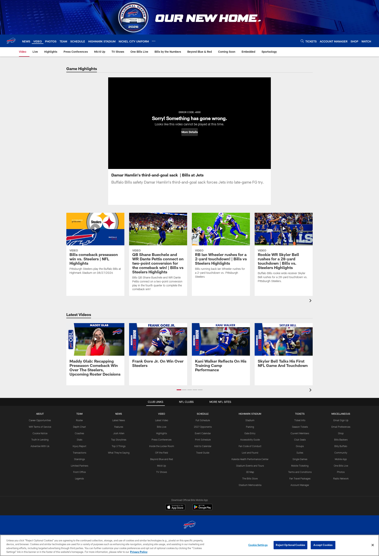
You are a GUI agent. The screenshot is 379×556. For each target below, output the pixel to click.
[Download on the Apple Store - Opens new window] (175, 507)
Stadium (249, 420)
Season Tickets (300, 426)
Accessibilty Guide (250, 439)
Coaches (79, 433)
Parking (250, 426)
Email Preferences (340, 426)
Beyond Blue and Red (161, 459)
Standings (79, 459)
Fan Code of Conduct (250, 446)
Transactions (79, 452)
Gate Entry (249, 433)
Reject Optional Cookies (290, 545)
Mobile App (341, 459)
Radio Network (341, 478)
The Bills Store (250, 478)
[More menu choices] (153, 41)
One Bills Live (341, 465)
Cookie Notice (40, 433)
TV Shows (161, 472)
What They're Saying (118, 452)
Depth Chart (79, 426)
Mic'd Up (161, 465)
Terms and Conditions (300, 472)
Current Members (300, 433)
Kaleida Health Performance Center (250, 459)
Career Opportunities (40, 420)
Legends (79, 478)
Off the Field (161, 452)
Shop (341, 433)
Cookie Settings (258, 545)
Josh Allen (118, 433)
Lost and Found (250, 452)
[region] (189, 545)
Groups (300, 446)
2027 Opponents (203, 426)
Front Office (79, 472)
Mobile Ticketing (300, 465)
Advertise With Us (40, 446)
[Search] (302, 41)
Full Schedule (203, 420)
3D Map (250, 472)
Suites (299, 452)
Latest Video (161, 420)
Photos (341, 472)
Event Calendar (203, 433)
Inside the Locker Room (161, 446)
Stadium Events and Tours (250, 465)
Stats (79, 439)
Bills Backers (341, 439)
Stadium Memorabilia (250, 485)
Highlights (161, 433)
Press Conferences (162, 439)
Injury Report (79, 446)
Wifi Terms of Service (40, 426)
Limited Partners (79, 465)
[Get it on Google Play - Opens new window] (202, 509)
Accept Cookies (323, 545)
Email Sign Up (340, 420)
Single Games (300, 459)
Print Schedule (203, 439)
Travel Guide (202, 452)
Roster (79, 420)
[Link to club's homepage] (11, 41)
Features (118, 426)
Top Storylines (118, 439)
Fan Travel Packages (300, 478)
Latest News (118, 420)
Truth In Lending (40, 439)
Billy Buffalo (340, 446)
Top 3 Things (119, 446)
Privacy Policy (138, 551)
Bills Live (161, 426)
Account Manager (300, 485)
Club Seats (300, 439)
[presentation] (311, 301)
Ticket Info (299, 420)
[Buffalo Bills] (189, 525)
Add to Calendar (202, 446)
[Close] (372, 545)
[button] (189, 132)
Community (340, 452)
